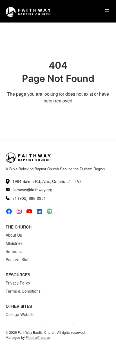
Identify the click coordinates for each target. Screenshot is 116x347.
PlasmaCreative (38, 337)
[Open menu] (107, 11)
